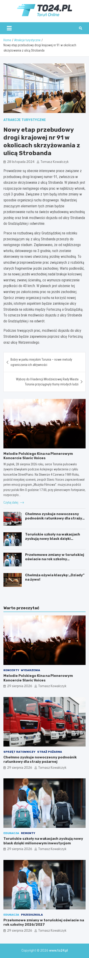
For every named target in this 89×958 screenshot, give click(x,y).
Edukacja (11, 833)
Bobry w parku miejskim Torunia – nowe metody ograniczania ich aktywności (41, 362)
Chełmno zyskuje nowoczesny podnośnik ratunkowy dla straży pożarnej (53, 518)
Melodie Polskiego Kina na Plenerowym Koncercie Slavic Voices (38, 456)
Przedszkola (32, 914)
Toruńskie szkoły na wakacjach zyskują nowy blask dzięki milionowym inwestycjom (52, 538)
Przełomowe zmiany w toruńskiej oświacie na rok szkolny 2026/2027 (54, 559)
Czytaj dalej (11, 502)
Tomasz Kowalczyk (54, 162)
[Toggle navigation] (9, 28)
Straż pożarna (49, 751)
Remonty (28, 833)
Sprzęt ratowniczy (19, 751)
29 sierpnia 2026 (19, 686)
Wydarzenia (30, 670)
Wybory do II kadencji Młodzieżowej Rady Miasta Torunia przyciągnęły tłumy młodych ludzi (47, 381)
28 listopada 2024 (20, 162)
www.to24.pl (58, 951)
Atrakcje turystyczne (24, 120)
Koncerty (11, 670)
